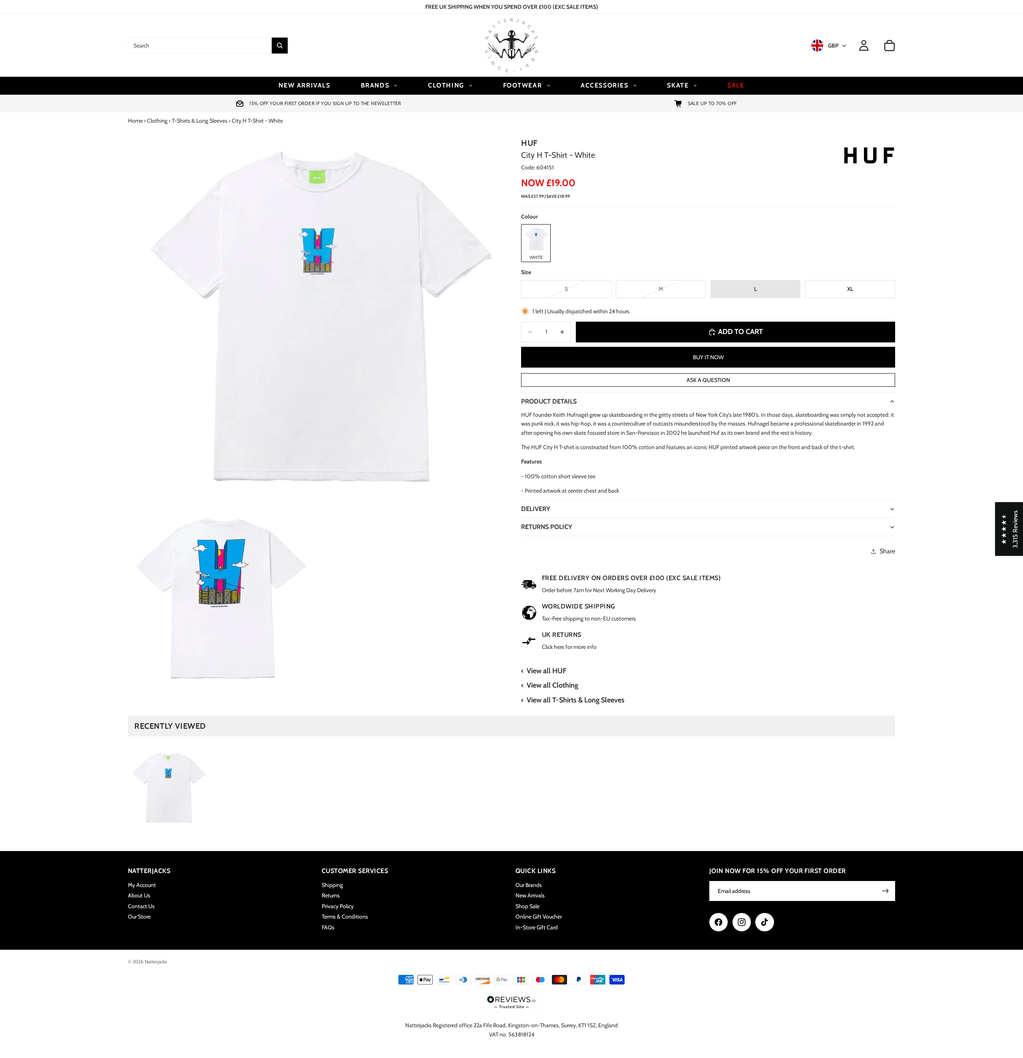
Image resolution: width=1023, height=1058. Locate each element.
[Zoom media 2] (221, 598)
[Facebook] (718, 922)
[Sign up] (886, 891)
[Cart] (889, 45)
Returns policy (546, 527)
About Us (139, 895)
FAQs (328, 927)
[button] (1009, 529)
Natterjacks (156, 962)
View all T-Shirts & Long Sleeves (576, 700)
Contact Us (141, 906)
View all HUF (546, 670)
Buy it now (708, 357)
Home (135, 120)
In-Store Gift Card (536, 927)
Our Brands (528, 885)
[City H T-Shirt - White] (167, 787)
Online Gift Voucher (538, 916)
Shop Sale (527, 906)
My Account (142, 885)
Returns (331, 895)
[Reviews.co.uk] (511, 1003)
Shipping (332, 885)
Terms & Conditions (345, 916)
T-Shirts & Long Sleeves (199, 120)
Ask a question (708, 380)
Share (887, 551)
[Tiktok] (764, 922)
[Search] (280, 46)
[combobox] (200, 46)
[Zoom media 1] (315, 316)
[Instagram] (741, 922)
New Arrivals (530, 895)
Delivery (535, 509)
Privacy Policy (338, 906)
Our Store (139, 916)
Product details (549, 401)
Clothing (157, 120)
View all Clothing (552, 685)
